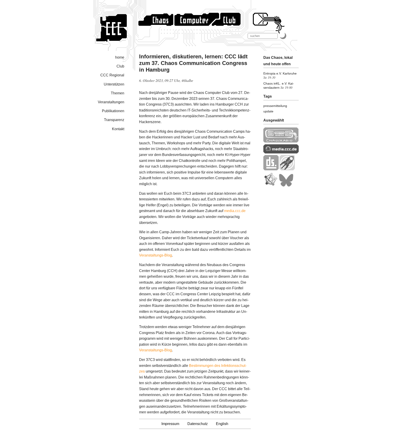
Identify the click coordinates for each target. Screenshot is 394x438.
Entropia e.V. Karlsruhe (280, 73)
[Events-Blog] (287, 169)
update (268, 111)
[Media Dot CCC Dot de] (281, 152)
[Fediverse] (270, 185)
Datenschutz (197, 424)
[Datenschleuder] (271, 169)
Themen (117, 93)
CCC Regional (112, 75)
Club (120, 66)
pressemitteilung (275, 106)
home (119, 57)
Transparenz (114, 120)
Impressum (170, 424)
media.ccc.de (235, 211)
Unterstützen (114, 84)
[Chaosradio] (281, 141)
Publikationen (113, 111)
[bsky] (286, 185)
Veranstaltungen (111, 102)
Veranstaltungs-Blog (155, 255)
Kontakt (118, 129)
